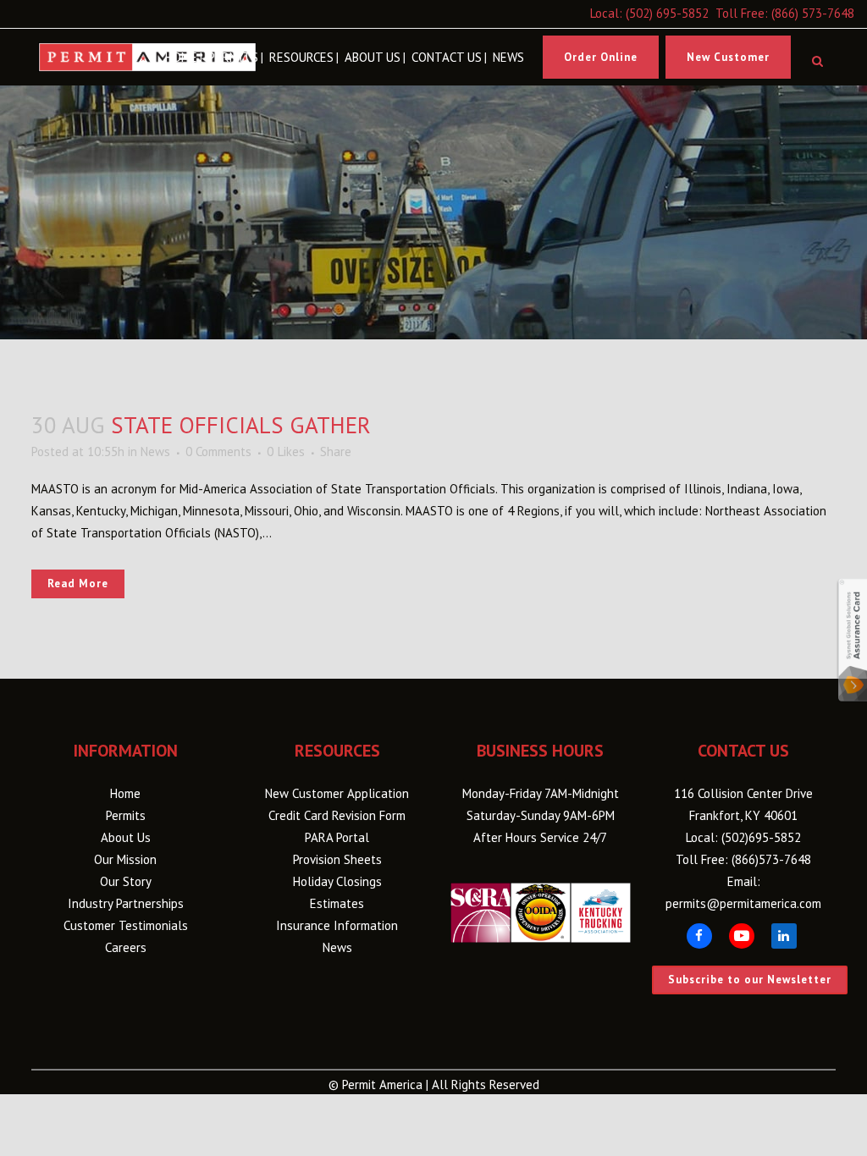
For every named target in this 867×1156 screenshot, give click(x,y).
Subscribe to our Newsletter (749, 979)
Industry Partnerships (126, 903)
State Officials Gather (241, 424)
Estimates (337, 903)
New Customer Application (337, 793)
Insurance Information (337, 925)
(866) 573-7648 (812, 13)
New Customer (728, 57)
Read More (77, 583)
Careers (125, 947)
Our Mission (125, 859)
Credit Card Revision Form (337, 815)
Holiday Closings (337, 881)
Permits (126, 815)
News (155, 451)
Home (125, 793)
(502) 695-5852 (667, 13)
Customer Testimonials (126, 925)
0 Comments (218, 451)
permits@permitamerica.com (743, 903)
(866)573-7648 (771, 859)
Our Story (126, 881)
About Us (126, 837)
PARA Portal (337, 837)
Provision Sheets (337, 859)
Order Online (601, 57)
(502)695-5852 (761, 837)
